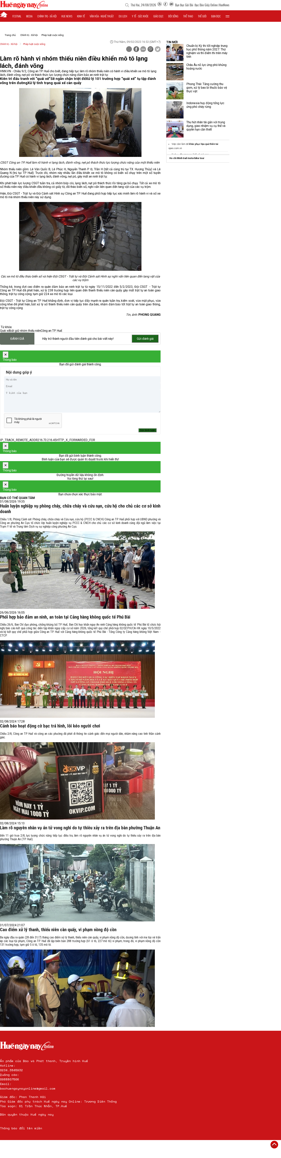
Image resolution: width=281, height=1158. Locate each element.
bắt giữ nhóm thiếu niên (25, 330)
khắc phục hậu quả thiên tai (203, 144)
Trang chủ (10, 35)
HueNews (224, 5)
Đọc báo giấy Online (206, 5)
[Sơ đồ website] (159, 5)
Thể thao (188, 16)
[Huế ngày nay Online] (24, 7)
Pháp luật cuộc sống (52, 35)
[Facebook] (165, 5)
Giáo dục (158, 16)
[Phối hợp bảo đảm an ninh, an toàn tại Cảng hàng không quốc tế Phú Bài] (77, 679)
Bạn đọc (216, 16)
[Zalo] (143, 49)
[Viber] (150, 49)
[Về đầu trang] (274, 1144)
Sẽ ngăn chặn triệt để (68, 79)
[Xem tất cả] (227, 16)
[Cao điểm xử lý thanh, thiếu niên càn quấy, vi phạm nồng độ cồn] (77, 988)
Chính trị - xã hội (47, 16)
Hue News (66, 16)
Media (29, 16)
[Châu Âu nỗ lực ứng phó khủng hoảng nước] (175, 71)
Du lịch (123, 16)
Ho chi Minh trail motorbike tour (186, 158)
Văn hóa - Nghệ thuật (102, 16)
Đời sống (173, 16)
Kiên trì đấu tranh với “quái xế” (25, 79)
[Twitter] (158, 49)
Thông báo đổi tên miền (21, 1128)
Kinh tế (81, 16)
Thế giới (202, 16)
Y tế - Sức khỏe (140, 16)
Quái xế (5, 330)
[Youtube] (171, 5)
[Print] (129, 49)
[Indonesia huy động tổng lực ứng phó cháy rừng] (175, 109)
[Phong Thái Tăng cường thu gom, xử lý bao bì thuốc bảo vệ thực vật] (175, 90)
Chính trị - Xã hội (29, 35)
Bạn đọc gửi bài (184, 5)
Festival (16, 16)
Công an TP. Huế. (52, 330)
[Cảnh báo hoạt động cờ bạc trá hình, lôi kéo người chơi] (77, 781)
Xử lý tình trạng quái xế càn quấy (54, 83)
